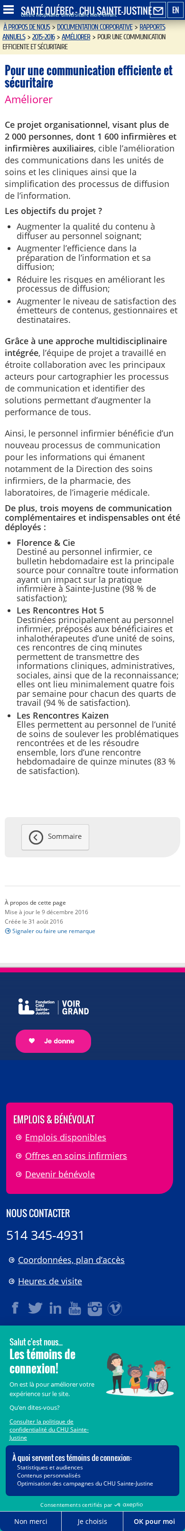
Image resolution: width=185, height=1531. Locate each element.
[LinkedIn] (55, 1308)
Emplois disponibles (65, 1137)
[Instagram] (95, 1308)
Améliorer (76, 37)
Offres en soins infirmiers (76, 1155)
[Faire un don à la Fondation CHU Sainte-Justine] (48, 1017)
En (175, 10)
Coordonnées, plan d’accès (71, 1259)
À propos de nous (26, 27)
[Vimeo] (115, 1308)
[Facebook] (15, 1308)
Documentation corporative (94, 27)
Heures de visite (50, 1281)
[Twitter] (35, 1308)
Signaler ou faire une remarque (53, 931)
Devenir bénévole (60, 1174)
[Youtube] (75, 1308)
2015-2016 (43, 37)
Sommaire (65, 836)
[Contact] (158, 10)
